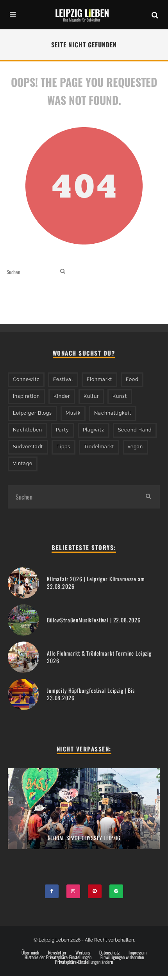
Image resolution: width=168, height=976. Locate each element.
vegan (135, 446)
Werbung (82, 952)
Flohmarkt (99, 379)
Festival (63, 379)
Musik (73, 413)
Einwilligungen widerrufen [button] (122, 957)
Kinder (62, 396)
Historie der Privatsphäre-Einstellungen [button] (58, 957)
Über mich (30, 952)
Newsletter (57, 952)
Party (62, 430)
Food (132, 379)
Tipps (63, 446)
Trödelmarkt (99, 446)
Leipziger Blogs (32, 413)
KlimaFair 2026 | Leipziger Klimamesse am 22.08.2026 (96, 582)
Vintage (22, 463)
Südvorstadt (28, 446)
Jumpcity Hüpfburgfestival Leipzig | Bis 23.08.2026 (91, 693)
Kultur (91, 396)
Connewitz (26, 379)
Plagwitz (93, 430)
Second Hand (135, 430)
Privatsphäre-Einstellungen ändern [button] (84, 962)
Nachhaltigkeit (112, 413)
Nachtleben (27, 430)
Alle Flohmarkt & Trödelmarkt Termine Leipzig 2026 (99, 656)
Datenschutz (109, 952)
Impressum (138, 952)
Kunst (120, 396)
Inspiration (26, 396)
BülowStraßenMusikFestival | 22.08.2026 (94, 620)
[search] (63, 272)
